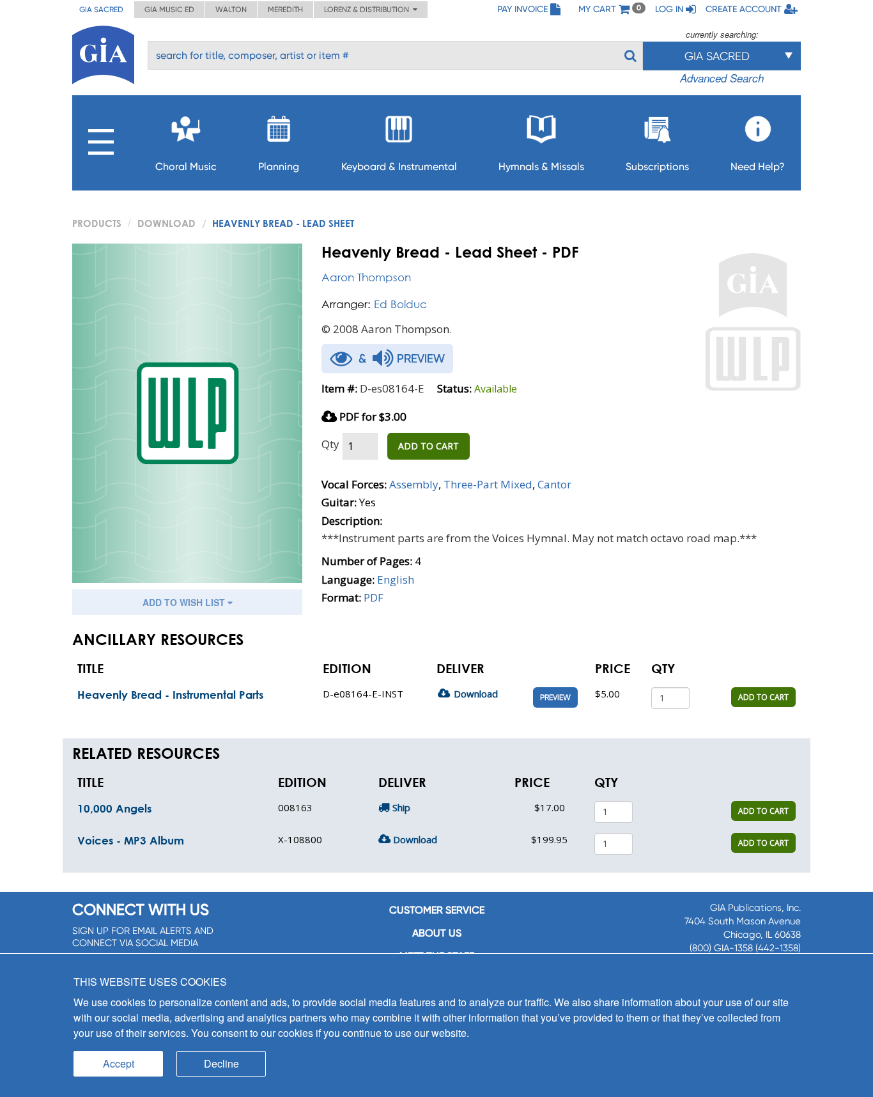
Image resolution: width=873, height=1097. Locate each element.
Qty (330, 444)
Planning (278, 166)
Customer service (436, 910)
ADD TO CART (428, 446)
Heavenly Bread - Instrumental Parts (170, 695)
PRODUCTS (96, 223)
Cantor (554, 484)
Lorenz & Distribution (368, 9)
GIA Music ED (169, 9)
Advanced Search (722, 78)
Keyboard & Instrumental (399, 166)
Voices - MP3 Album (130, 840)
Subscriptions (657, 166)
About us (436, 933)
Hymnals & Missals (541, 166)
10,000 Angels (114, 808)
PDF (373, 597)
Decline (221, 1063)
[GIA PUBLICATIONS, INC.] (103, 53)
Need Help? (757, 166)
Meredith (285, 9)
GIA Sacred (101, 9)
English (395, 579)
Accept (118, 1063)
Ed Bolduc (400, 304)
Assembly (413, 484)
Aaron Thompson (366, 277)
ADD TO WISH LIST (185, 602)
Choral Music (186, 166)
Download (166, 223)
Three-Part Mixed (488, 484)
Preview (555, 697)
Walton (231, 9)
